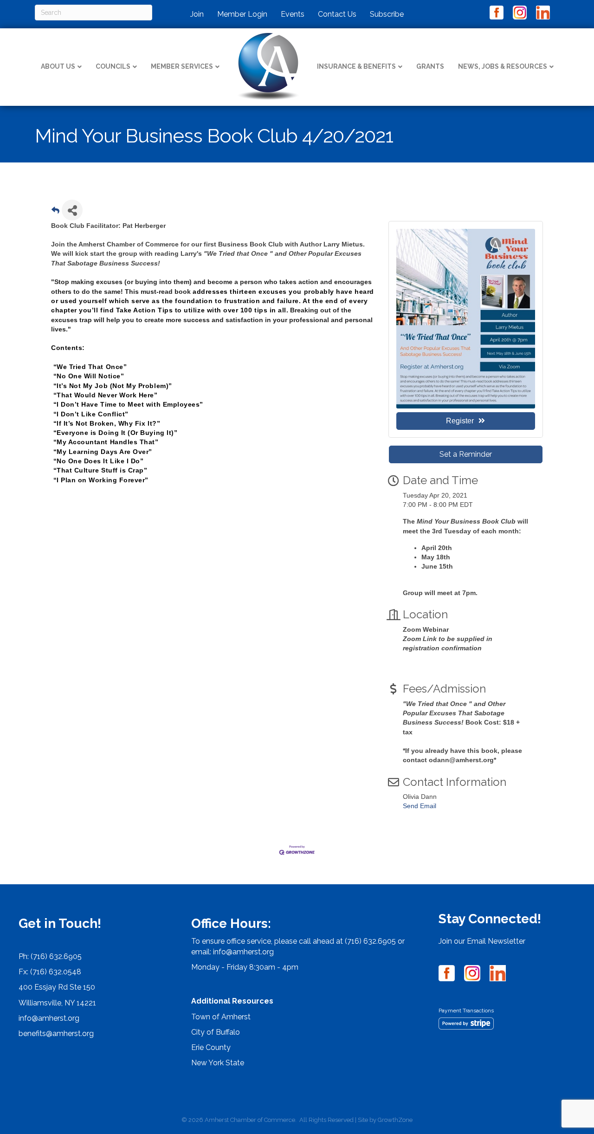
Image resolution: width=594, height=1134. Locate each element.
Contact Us (337, 14)
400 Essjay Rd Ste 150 (57, 987)
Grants (430, 66)
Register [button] (460, 421)
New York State (217, 1062)
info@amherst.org (49, 1018)
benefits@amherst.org (56, 1033)
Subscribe (387, 14)
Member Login (242, 14)
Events (292, 14)
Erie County (211, 1047)
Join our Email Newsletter (482, 941)
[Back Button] (55, 212)
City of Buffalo (215, 1032)
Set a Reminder (465, 454)
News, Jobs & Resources (502, 66)
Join (197, 14)
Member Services (182, 66)
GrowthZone (395, 1119)
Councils (113, 66)
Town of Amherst (221, 1016)
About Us (58, 66)
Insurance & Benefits (356, 66)
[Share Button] (72, 210)
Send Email (419, 806)
